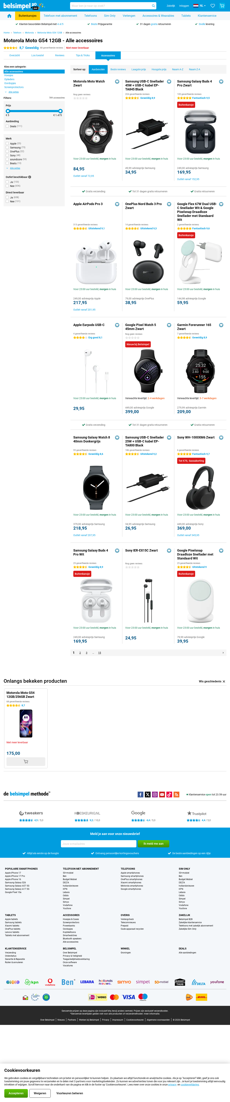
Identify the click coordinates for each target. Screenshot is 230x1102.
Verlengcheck (127, 919)
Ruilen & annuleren (14, 962)
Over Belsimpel (70, 952)
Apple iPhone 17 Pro (15, 876)
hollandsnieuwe (70, 886)
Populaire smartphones (21, 868)
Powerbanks (69, 925)
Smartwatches (70, 935)
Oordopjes (68, 929)
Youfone (67, 908)
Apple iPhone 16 (13, 879)
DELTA (66, 882)
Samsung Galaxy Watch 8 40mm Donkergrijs (91, 439)
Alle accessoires (73, 32)
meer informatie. (152, 1014)
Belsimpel (69, 948)
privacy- (172, 1084)
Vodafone (67, 905)
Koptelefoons (69, 932)
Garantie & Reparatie (15, 959)
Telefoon (17, 32)
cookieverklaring (190, 1084)
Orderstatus (10, 956)
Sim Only (110, 15)
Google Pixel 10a (13, 892)
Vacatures (68, 965)
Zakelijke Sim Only (187, 929)
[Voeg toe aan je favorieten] (117, 81)
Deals (183, 948)
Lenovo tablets (12, 932)
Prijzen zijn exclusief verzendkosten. (151, 1011)
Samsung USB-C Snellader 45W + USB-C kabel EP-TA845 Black (144, 85)
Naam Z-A (194, 69)
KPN (65, 889)
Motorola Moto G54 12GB (49, 32)
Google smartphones (131, 889)
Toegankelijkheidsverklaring (76, 959)
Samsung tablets (13, 922)
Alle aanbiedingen (187, 952)
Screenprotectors (71, 922)
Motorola (29, 32)
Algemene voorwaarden (158, 1020)
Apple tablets (11, 919)
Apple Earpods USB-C (89, 325)
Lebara (66, 892)
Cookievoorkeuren (135, 1020)
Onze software (70, 962)
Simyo (66, 902)
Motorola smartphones (132, 886)
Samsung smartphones (132, 876)
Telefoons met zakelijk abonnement (196, 925)
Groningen (126, 952)
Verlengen (129, 15)
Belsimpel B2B (185, 919)
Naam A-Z (177, 69)
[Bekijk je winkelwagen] (222, 5)
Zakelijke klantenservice (190, 922)
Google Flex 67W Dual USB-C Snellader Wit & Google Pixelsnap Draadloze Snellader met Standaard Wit (197, 212)
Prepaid (124, 925)
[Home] (9, 16)
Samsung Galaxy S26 (15, 882)
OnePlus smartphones (131, 879)
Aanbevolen (98, 69)
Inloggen (184, 5)
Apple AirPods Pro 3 (88, 204)
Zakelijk (184, 915)
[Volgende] (223, 652)
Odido (66, 895)
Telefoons (90, 15)
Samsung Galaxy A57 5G (17, 886)
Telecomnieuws (128, 922)
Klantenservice (207, 15)
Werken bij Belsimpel (89, 1020)
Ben (64, 876)
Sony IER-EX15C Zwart (141, 550)
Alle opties (14, 92)
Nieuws (61, 1020)
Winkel (125, 948)
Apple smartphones (130, 873)
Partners (72, 1020)
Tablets (186, 15)
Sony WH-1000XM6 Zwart (196, 437)
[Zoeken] (153, 6)
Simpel (66, 898)
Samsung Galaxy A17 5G (17, 889)
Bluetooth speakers (72, 938)
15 (99, 652)
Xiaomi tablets (12, 925)
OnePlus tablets (12, 929)
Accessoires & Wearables (158, 15)
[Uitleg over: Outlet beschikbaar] (29, 177)
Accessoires (71, 915)
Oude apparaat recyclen (132, 929)
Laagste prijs (139, 69)
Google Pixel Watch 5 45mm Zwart (140, 327)
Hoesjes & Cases (71, 919)
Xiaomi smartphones (131, 882)
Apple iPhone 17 (13, 873)
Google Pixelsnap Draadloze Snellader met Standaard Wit (195, 554)
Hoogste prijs (159, 69)
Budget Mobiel (70, 879)
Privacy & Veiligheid (72, 956)
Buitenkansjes (27, 15)
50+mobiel (68, 873)
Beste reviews (118, 69)
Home (7, 32)
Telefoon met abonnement (60, 15)
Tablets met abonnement (17, 935)
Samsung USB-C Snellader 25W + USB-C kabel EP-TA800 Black (144, 441)
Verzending (10, 952)
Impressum (117, 1020)
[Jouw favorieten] (212, 5)
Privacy (105, 1020)
